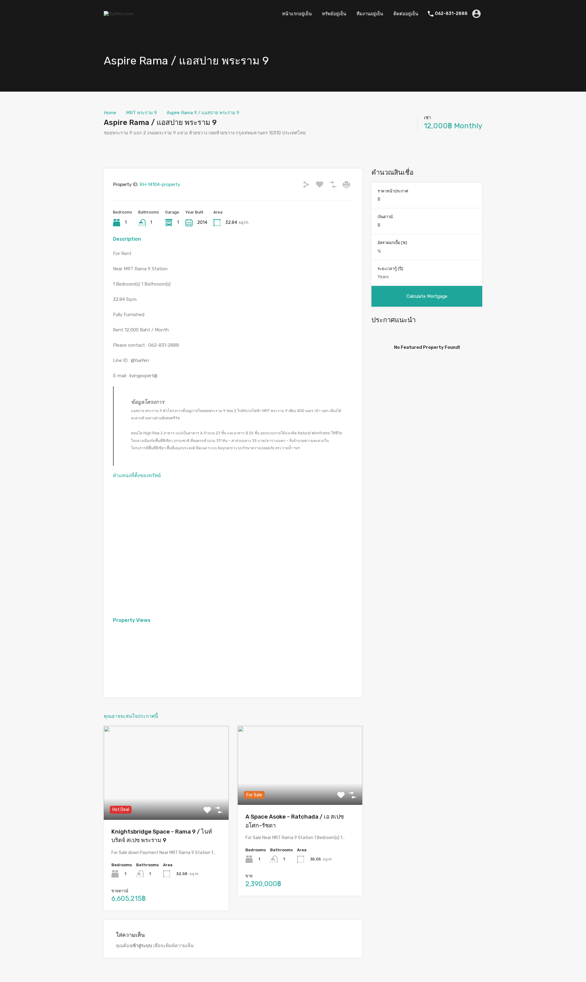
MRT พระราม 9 (141, 112)
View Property (166, 801)
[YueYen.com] (118, 13)
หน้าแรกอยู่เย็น (297, 13)
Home (110, 112)
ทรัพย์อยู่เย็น (334, 13)
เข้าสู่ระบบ (141, 945)
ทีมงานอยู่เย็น (369, 13)
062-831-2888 (451, 13)
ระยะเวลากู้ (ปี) (390, 268)
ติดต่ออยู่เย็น (405, 13)
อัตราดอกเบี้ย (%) (392, 242)
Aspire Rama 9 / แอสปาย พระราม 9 (203, 112)
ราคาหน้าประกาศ (393, 191)
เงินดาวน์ (385, 216)
